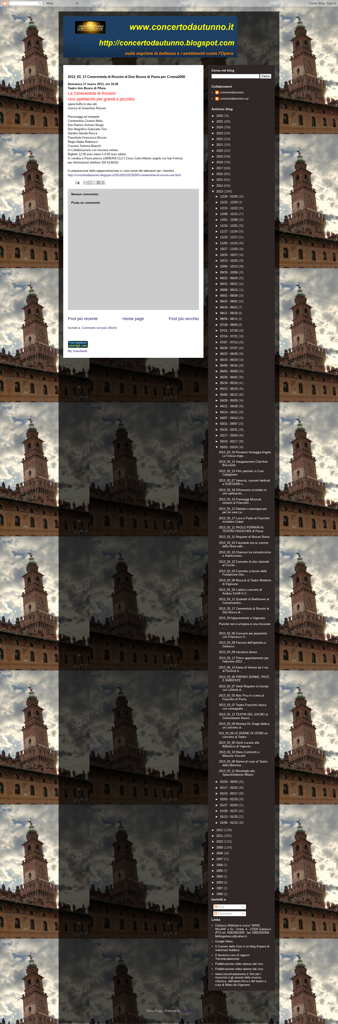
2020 (220, 150)
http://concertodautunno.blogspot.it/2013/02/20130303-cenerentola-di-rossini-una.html (124, 175)
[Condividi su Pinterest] (103, 182)
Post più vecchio (184, 318)
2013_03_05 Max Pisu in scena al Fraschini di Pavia (241, 697)
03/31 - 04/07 (229, 423)
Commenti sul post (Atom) (99, 328)
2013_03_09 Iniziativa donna (238, 652)
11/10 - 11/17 (229, 237)
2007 (220, 859)
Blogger (186, 1011)
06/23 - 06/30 (229, 354)
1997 (220, 888)
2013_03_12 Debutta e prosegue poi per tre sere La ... (243, 510)
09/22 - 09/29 (229, 278)
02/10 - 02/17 (229, 793)
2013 (220, 191)
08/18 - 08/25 (229, 307)
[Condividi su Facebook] (98, 182)
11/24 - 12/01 (229, 225)
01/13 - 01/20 (229, 816)
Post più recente (83, 318)
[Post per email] (77, 182)
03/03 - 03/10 (229, 447)
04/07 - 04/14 (229, 418)
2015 (220, 179)
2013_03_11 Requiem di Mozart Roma (244, 537)
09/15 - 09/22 (229, 284)
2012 (220, 830)
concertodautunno (231, 92)
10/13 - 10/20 (229, 260)
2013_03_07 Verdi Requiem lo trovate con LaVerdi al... (244, 688)
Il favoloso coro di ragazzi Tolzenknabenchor (232, 957)
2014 (220, 185)
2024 (220, 127)
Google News (224, 941)
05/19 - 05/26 (229, 383)
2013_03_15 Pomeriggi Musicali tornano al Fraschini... (240, 501)
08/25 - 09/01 (229, 301)
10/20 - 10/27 (229, 255)
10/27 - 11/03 (229, 249)
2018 (220, 162)
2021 (220, 144)
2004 (220, 876)
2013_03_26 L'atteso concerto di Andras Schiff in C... (240, 591)
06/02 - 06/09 (229, 371)
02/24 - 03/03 (229, 781)
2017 (220, 168)
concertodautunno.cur (234, 98)
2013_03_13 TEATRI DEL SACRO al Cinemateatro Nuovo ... (243, 716)
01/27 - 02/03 (229, 805)
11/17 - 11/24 (229, 231)
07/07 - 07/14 (229, 342)
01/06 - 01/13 (229, 822)
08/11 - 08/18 (229, 313)
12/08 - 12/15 (229, 214)
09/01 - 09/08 (229, 295)
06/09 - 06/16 (229, 365)
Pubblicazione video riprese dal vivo (239, 964)
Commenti (224, 913)
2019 (220, 156)
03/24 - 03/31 (229, 429)
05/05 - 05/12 (229, 394)
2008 (220, 853)
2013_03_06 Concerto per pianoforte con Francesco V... (243, 635)
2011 (220, 836)
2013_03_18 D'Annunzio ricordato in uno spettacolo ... (242, 491)
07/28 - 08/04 (229, 325)
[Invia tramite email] (85, 182)
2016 (220, 174)
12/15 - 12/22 (229, 208)
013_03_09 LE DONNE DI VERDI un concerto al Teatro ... (243, 735)
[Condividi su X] (94, 182)
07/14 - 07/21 (229, 336)
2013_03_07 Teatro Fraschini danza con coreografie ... (242, 706)
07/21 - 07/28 (229, 330)
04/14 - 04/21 (229, 412)
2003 (220, 882)
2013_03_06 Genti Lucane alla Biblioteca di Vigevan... (239, 744)
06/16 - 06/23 (229, 359)
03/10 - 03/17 (229, 441)
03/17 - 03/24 (229, 435)
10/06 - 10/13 (229, 266)
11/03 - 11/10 (229, 243)
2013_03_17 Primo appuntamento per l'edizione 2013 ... (244, 659)
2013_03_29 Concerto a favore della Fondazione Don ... (243, 573)
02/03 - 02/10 (229, 799)
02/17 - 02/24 (229, 787)
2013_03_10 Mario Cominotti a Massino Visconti (239, 753)
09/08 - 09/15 (229, 290)
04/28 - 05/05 (229, 400)
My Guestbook (77, 351)
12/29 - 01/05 (229, 196)
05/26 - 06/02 (229, 377)
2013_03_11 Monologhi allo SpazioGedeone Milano (237, 772)
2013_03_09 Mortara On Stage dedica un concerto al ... (244, 725)
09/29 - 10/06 (229, 272)
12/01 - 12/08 (229, 219)
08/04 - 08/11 (229, 319)
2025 (220, 121)
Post (220, 907)
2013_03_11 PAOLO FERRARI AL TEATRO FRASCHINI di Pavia (241, 529)
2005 (220, 870)
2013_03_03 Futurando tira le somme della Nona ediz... (243, 544)
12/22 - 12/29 (229, 202)
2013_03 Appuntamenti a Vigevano (242, 618)
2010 (220, 841)
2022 (220, 139)
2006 (220, 865)
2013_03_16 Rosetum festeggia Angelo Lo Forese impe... (245, 454)
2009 (220, 847)
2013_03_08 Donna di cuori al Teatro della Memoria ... (243, 763)
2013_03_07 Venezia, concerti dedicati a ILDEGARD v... (244, 482)
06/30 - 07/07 (229, 348)
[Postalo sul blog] (90, 182)
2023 (220, 133)
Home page (133, 318)
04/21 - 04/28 (229, 406)
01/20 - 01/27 (229, 811)
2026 (220, 116)
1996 (220, 894)
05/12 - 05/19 (229, 388)
